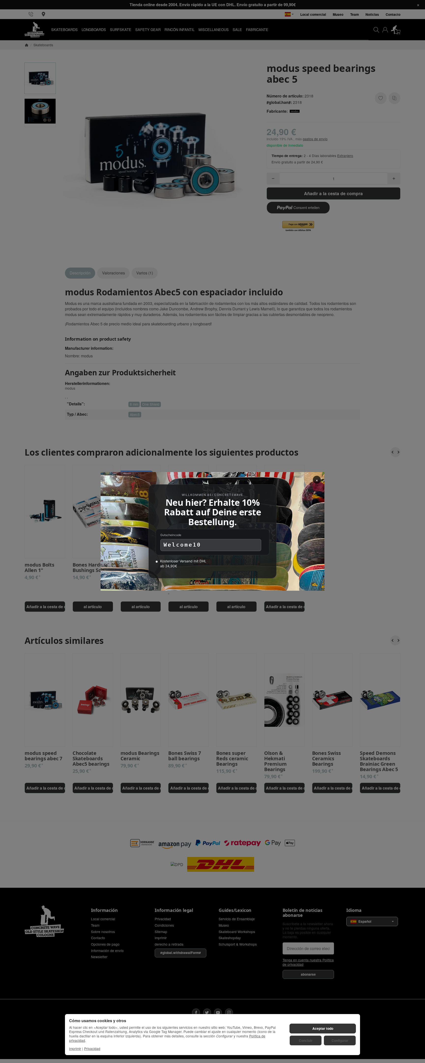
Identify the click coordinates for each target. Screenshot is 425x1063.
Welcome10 (182, 545)
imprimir (75, 1048)
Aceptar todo (322, 1028)
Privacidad (92, 1048)
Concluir (305, 1040)
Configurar (340, 1040)
